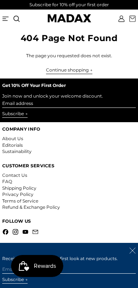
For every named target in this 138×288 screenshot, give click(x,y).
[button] (16, 18)
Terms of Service (20, 201)
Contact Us (14, 175)
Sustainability (17, 151)
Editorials (12, 145)
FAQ (7, 181)
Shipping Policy (19, 188)
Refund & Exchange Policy (31, 207)
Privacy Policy (17, 194)
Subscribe (13, 113)
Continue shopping (67, 70)
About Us (12, 138)
